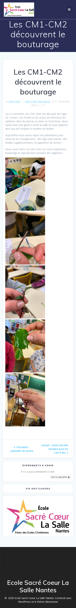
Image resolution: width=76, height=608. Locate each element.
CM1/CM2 (14, 101)
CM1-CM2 (31, 101)
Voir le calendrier (59, 476)
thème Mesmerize (47, 601)
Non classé (43, 101)
